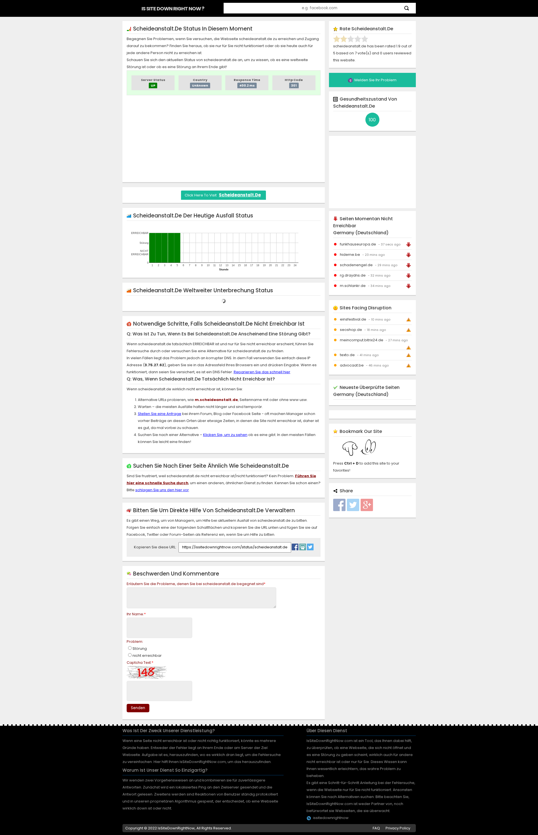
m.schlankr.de (353, 285)
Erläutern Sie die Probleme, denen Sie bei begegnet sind (196, 583)
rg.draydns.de (353, 275)
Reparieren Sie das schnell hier (262, 372)
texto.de (347, 355)
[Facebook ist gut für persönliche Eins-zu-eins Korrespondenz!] (295, 545)
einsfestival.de (353, 319)
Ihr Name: (136, 614)
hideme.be (350, 254)
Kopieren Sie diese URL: (155, 547)
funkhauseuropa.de (358, 244)
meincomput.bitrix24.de (361, 340)
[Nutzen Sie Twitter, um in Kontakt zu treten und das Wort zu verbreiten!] (310, 545)
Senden (138, 708)
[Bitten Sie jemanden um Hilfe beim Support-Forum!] (302, 545)
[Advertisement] (224, 138)
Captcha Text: (140, 662)
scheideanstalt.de (240, 195)
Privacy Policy (398, 828)
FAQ (376, 828)
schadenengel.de (356, 265)
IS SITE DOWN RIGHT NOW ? (173, 8)
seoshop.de (351, 329)
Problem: (135, 641)
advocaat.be (352, 365)
